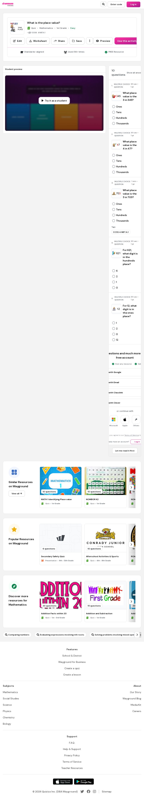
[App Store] (63, 782)
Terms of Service (132, 435)
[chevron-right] (131, 487)
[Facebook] (88, 791)
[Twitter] (82, 791)
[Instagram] (94, 791)
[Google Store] (84, 782)
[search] (103, 4)
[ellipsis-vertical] (89, 40)
